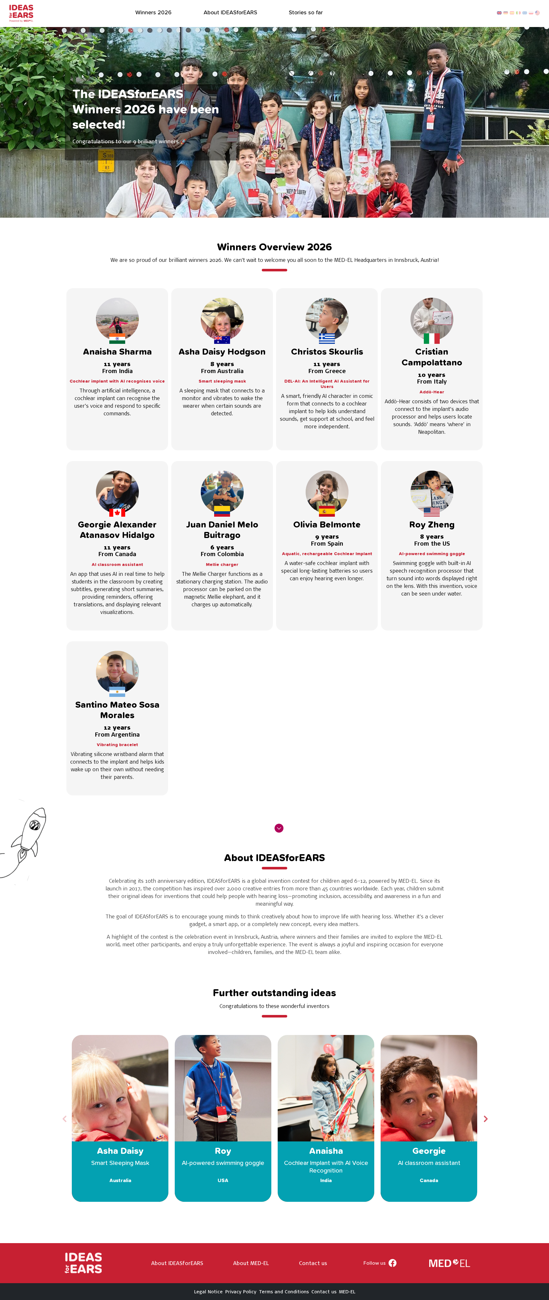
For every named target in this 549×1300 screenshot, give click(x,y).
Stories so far (306, 13)
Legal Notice (208, 1292)
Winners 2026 (153, 13)
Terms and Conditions (284, 1292)
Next (485, 1118)
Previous (64, 1118)
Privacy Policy (240, 1292)
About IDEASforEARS (230, 13)
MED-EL (347, 1292)
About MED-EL (251, 1263)
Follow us (374, 1263)
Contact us (313, 1263)
